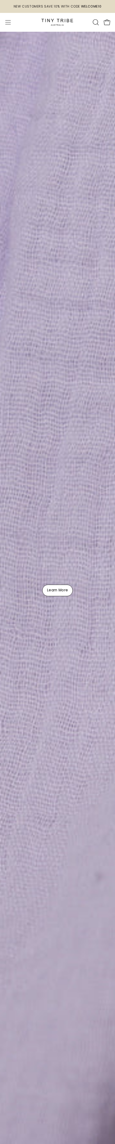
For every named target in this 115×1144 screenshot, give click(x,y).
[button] (95, 22)
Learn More (57, 590)
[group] (57, 6)
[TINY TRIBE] (57, 22)
